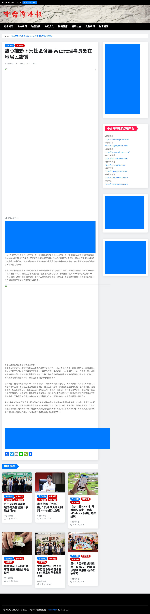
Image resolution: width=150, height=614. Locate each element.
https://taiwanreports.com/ (117, 139)
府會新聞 (8, 26)
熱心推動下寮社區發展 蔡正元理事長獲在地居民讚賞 (31, 36)
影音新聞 (103, 26)
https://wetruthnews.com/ (116, 158)
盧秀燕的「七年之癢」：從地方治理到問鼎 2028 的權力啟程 (50, 507)
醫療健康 (63, 26)
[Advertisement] (51, 237)
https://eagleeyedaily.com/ (116, 145)
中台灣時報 (9, 63)
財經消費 (35, 26)
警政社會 (76, 26)
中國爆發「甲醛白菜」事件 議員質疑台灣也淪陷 (17, 569)
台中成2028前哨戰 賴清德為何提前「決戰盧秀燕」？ (16, 507)
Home (6, 36)
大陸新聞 (90, 26)
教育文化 (49, 26)
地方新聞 (22, 26)
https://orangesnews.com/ (116, 184)
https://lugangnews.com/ (116, 171)
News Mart (52, 610)
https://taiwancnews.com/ (116, 177)
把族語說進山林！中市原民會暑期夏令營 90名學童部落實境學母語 (49, 571)
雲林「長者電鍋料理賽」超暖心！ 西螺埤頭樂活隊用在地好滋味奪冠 (82, 569)
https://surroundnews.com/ (117, 152)
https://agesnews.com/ (115, 165)
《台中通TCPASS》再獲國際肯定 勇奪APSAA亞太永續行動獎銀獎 (83, 512)
